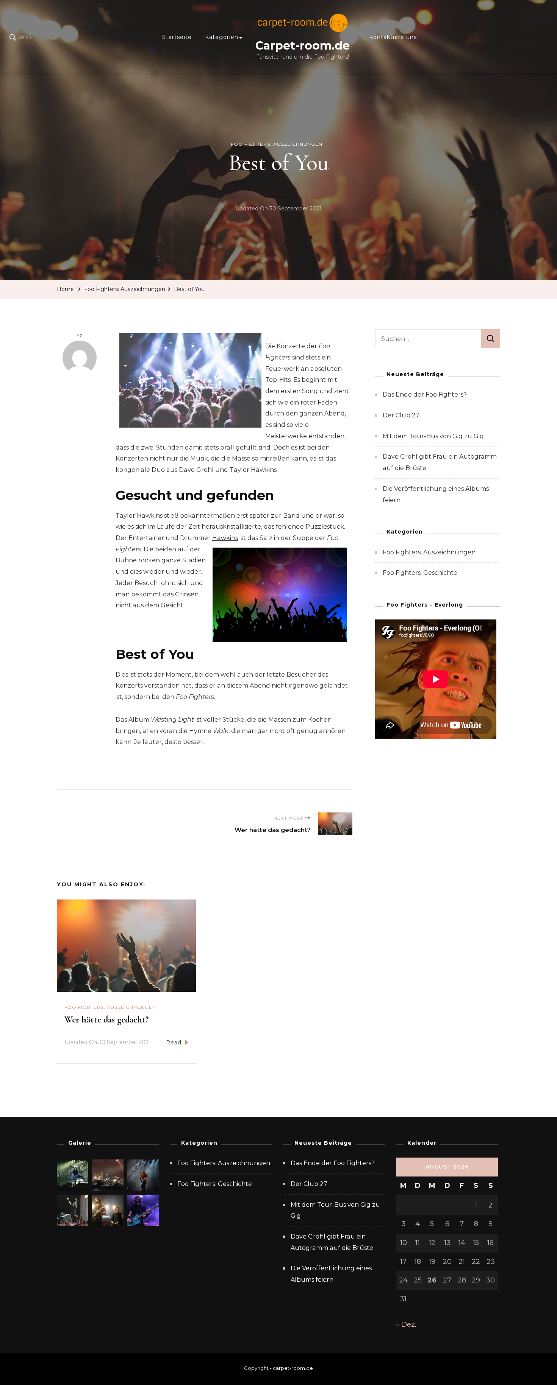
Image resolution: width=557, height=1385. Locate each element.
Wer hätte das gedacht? (106, 1019)
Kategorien (221, 37)
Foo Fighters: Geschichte (420, 572)
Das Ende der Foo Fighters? (425, 394)
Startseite (177, 37)
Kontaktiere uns (393, 37)
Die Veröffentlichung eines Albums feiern (331, 1274)
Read (173, 1042)
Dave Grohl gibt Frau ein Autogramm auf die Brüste (332, 1242)
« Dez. (406, 1324)
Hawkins (225, 538)
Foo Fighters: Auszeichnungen (276, 144)
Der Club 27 (401, 415)
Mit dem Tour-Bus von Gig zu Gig (433, 436)
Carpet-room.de (302, 46)
